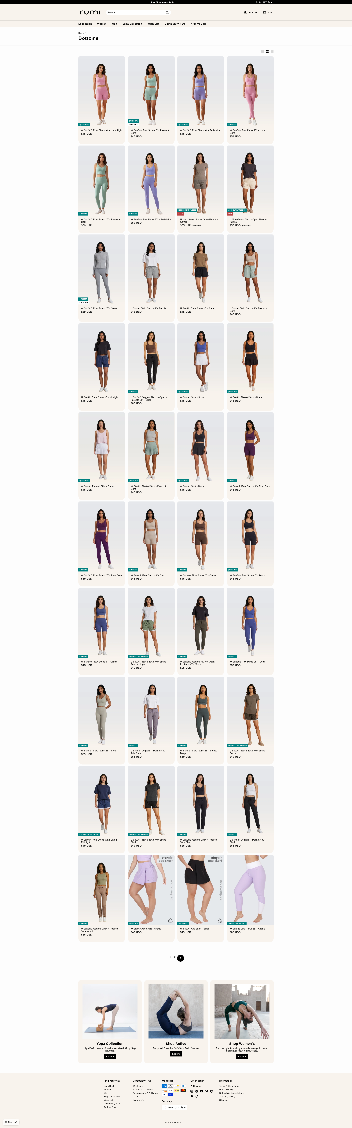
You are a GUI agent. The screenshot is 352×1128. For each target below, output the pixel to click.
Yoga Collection (132, 24)
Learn (135, 1096)
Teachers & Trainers (143, 1089)
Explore (110, 1056)
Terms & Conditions (229, 1086)
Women (101, 24)
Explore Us (138, 1100)
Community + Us (175, 24)
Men (114, 24)
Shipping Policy (227, 1096)
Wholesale (138, 1086)
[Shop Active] (176, 1011)
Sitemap (223, 1100)
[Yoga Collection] (110, 1011)
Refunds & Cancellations (231, 1093)
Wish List (153, 24)
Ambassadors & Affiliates (145, 1093)
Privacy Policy (226, 1089)
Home (81, 33)
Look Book (85, 24)
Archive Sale (198, 24)
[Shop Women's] (242, 1011)
